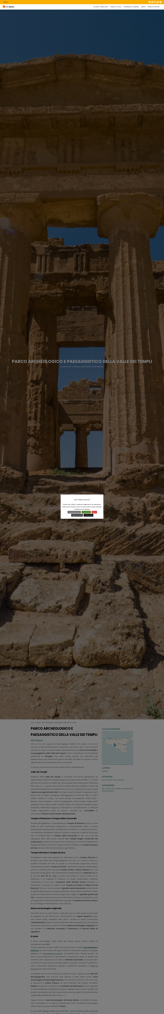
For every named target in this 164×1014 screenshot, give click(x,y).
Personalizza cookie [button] (74, 512)
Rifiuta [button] (94, 512)
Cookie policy (88, 515)
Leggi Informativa (77, 515)
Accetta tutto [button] (86, 512)
